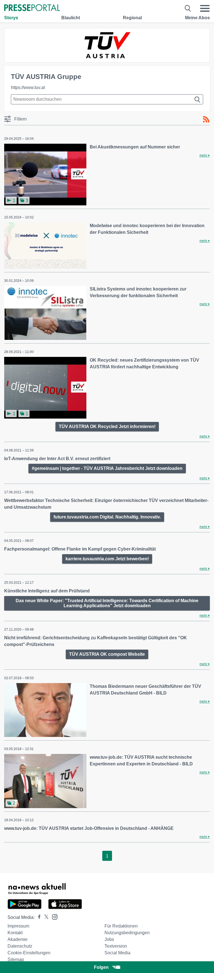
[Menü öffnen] (205, 8)
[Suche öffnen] (187, 8)
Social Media (117, 952)
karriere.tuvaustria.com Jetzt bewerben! (107, 558)
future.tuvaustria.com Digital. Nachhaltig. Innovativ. (107, 517)
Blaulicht (70, 17)
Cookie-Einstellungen (29, 952)
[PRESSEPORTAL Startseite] (32, 8)
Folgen (101, 967)
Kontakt (15, 932)
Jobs (109, 939)
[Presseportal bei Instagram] (53, 916)
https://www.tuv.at (28, 87)
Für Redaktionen (121, 926)
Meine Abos (197, 17)
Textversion (115, 946)
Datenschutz (20, 946)
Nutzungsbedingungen (127, 932)
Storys (11, 17)
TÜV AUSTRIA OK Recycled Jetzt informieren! (107, 426)
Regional (132, 17)
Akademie (18, 939)
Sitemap (16, 959)
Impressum (18, 926)
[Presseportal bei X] (45, 917)
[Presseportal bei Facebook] (38, 917)
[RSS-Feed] (206, 119)
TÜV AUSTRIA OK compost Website (107, 654)
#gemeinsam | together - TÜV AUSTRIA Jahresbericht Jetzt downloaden (107, 468)
